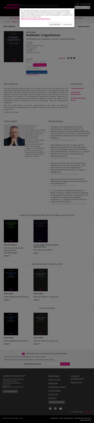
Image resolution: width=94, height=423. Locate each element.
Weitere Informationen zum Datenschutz (35, 19)
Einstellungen (67, 24)
